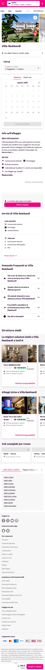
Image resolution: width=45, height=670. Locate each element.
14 (28, 101)
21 (28, 107)
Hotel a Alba (8, 480)
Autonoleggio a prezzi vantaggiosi (13, 614)
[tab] (11, 470)
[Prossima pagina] (41, 470)
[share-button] (35, 18)
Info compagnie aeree (9, 588)
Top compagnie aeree (9, 611)
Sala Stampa (6, 569)
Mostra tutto (7, 175)
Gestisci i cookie (7, 554)
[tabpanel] (22, 492)
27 (22, 112)
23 (39, 107)
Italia (9, 11)
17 (6, 107)
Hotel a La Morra (9, 499)
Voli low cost (6, 618)
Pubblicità (5, 561)
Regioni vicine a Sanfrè (32, 470)
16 (39, 101)
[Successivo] (39, 83)
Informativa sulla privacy (10, 547)
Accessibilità (6, 599)
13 (22, 101)
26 (17, 112)
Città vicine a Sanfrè (11, 470)
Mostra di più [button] (9, 256)
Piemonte (18, 11)
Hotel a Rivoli (8, 503)
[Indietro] (6, 83)
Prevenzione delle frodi (10, 602)
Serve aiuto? (6, 581)
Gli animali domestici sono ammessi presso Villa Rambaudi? (21, 297)
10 (6, 101)
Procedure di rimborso (9, 584)
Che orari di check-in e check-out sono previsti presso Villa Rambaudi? (21, 278)
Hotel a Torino (8, 477)
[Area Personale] (42, 3)
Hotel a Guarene (9, 493)
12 (17, 101)
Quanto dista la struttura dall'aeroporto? (18, 288)
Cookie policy (6, 551)
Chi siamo (5, 540)
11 (12, 101)
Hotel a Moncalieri (10, 506)
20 (22, 107)
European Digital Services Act (12, 595)
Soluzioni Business (8, 572)
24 (6, 112)
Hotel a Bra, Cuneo (10, 496)
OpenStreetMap (38, 182)
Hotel (2, 11)
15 (33, 101)
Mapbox (28, 182)
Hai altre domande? (16, 316)
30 (39, 112)
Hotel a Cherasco (10, 490)
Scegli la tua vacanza (9, 622)
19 (17, 107)
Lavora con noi (6, 558)
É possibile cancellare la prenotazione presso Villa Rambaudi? (19, 307)
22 (33, 107)
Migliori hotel (6, 625)
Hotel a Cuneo (9, 484)
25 (12, 112)
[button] (20, 28)
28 (28, 112)
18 (12, 107)
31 (6, 118)
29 (33, 112)
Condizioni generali (8, 543)
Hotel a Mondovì (9, 487)
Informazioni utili (7, 592)
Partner (4, 565)
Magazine (5, 629)
